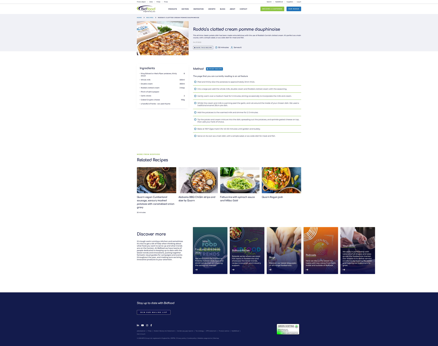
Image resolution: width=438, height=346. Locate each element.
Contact (243, 9)
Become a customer (272, 9)
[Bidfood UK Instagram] (147, 325)
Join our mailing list (153, 312)
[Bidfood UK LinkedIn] (138, 325)
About (232, 9)
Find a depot (141, 2)
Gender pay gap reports (185, 331)
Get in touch (141, 334)
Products (172, 9)
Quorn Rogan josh (272, 197)
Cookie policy (191, 338)
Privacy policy (181, 338)
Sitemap (216, 338)
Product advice (224, 331)
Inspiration (198, 9)
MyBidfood (279, 2)
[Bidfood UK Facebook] (151, 325)
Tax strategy (200, 331)
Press (166, 2)
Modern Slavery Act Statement (164, 331)
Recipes (149, 17)
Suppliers (290, 2)
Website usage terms (205, 338)
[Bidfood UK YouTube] (142, 325)
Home (139, 17)
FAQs (158, 2)
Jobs (151, 2)
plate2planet (141, 331)
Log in (299, 2)
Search (269, 2)
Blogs (222, 9)
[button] (301, 250)
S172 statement (211, 331)
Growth (211, 9)
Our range (293, 9)
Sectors (185, 9)
